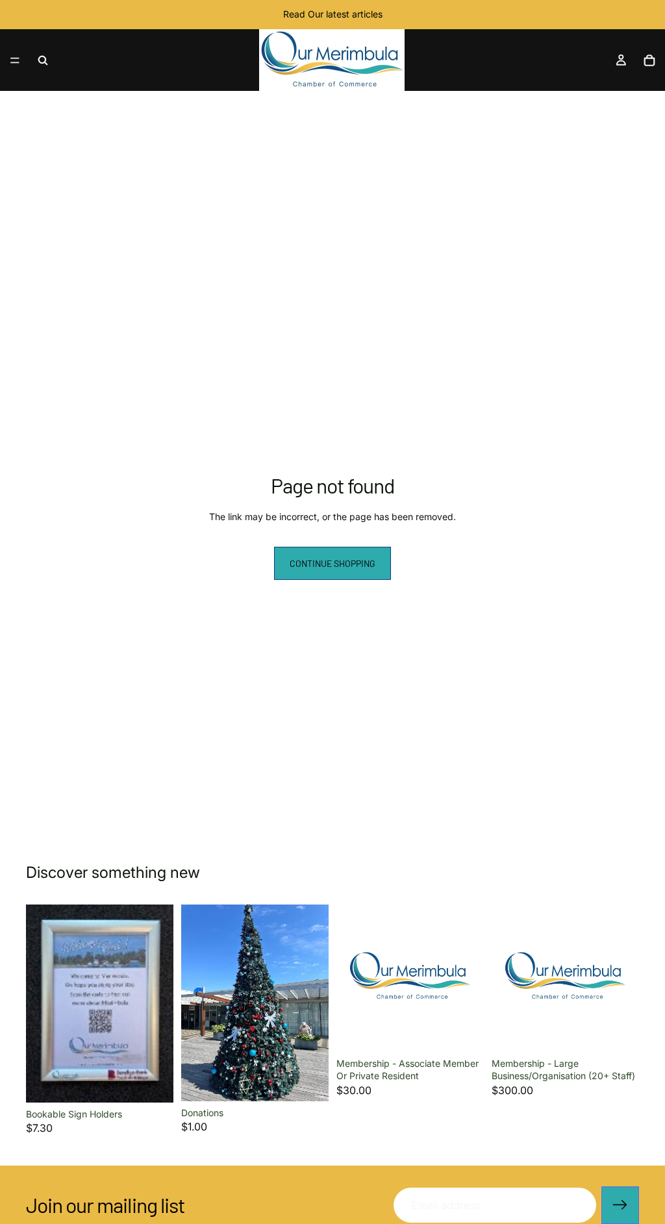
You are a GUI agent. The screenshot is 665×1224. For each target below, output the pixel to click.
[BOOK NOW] (153, 1082)
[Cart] (649, 60)
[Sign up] (620, 1205)
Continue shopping (332, 563)
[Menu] (15, 60)
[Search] (43, 60)
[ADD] (308, 1081)
